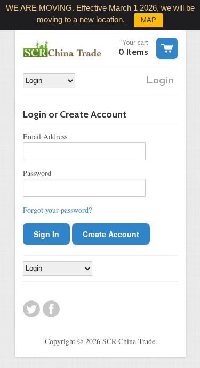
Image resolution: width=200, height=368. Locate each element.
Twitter (31, 308)
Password (37, 173)
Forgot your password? (57, 210)
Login (160, 81)
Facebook (51, 308)
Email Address (45, 136)
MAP (148, 20)
